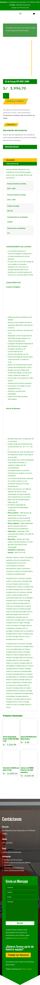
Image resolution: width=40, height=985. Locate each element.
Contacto (11, 124)
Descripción (10, 160)
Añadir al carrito (15, 101)
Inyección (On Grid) (28, 28)
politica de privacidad (20, 938)
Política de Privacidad (13, 860)
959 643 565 (7, 843)
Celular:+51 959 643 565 (20, 7)
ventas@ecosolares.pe (22, 5)
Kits (19, 28)
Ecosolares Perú (11, 28)
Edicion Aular (27, 969)
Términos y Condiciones (14, 868)
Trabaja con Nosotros (18, 955)
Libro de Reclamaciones (14, 870)
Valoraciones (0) (12, 163)
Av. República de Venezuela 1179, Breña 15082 (20, 2)
